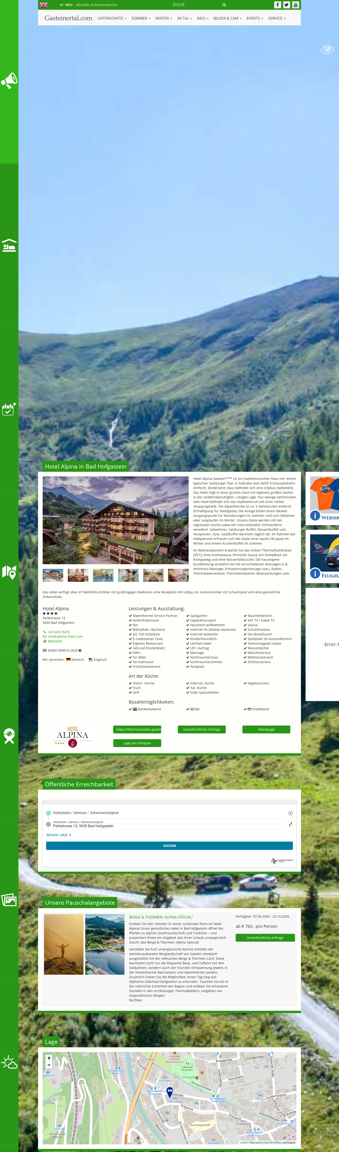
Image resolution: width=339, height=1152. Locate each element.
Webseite (54, 641)
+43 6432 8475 (58, 632)
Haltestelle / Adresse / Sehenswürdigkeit (86, 813)
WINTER (162, 18)
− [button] (49, 1065)
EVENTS (254, 18)
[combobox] (169, 812)
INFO (201, 18)
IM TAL (183, 18)
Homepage (266, 729)
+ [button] (49, 1058)
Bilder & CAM (226, 18)
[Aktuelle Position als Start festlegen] (290, 812)
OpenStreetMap (272, 1142)
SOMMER (139, 18)
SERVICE (275, 18)
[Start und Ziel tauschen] (290, 823)
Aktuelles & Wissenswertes (90, 5)
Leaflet (244, 1142)
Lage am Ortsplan (137, 743)
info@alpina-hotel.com (65, 636)
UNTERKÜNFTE (110, 18)
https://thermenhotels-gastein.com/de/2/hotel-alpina (138, 729)
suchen (169, 846)
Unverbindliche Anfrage (201, 729)
